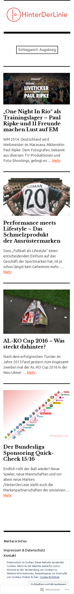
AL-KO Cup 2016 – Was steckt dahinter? (34, 344)
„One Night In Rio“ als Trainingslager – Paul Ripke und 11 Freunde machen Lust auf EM (32, 120)
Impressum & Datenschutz (24, 550)
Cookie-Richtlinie (49, 577)
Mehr (56, 160)
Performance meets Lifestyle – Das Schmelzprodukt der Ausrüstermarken (31, 232)
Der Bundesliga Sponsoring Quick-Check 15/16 (28, 453)
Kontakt (10, 555)
